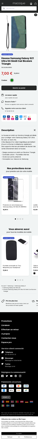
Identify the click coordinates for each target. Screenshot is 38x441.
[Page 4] (22, 219)
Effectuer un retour (10, 329)
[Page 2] (17, 219)
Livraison (5, 325)
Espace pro (6, 342)
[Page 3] (20, 219)
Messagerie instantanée (13, 360)
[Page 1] (15, 219)
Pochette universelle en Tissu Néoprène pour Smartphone (12, 266)
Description (7, 130)
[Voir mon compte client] (31, 3)
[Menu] (7, 4)
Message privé (10, 366)
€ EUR (5, 397)
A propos (5, 334)
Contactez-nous (8, 338)
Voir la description (6, 67)
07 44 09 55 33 (10, 354)
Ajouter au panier (19, 88)
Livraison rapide (11, 95)
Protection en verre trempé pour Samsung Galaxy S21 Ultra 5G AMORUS (14, 206)
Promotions (6, 321)
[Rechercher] (3, 8)
